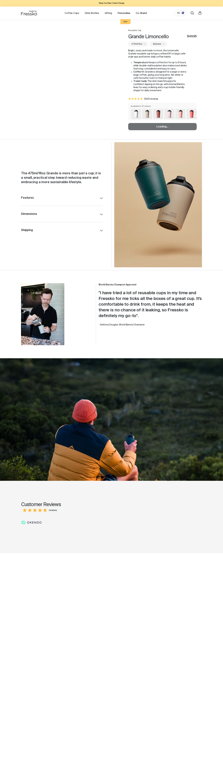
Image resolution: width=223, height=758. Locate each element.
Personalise (124, 13)
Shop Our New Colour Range (111, 3)
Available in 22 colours (141, 106)
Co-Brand (141, 13)
